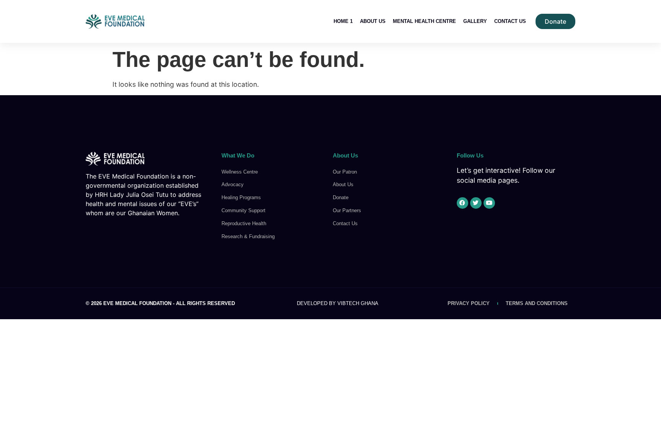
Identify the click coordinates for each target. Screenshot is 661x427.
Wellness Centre (239, 172)
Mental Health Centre (424, 21)
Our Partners (347, 210)
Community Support (243, 210)
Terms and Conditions (537, 303)
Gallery (475, 21)
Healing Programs (241, 197)
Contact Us (510, 21)
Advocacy (232, 184)
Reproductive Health (243, 223)
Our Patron (345, 172)
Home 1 (343, 21)
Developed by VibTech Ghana (337, 303)
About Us (373, 21)
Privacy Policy (469, 303)
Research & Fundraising (248, 236)
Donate (340, 197)
